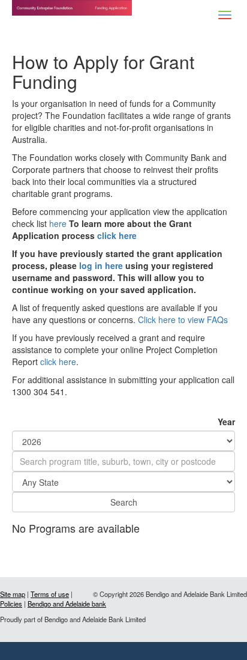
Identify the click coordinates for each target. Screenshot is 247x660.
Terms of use (50, 594)
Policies (11, 603)
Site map (12, 594)
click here (117, 235)
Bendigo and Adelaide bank (67, 603)
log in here (101, 265)
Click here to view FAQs (183, 319)
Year (226, 422)
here (58, 223)
